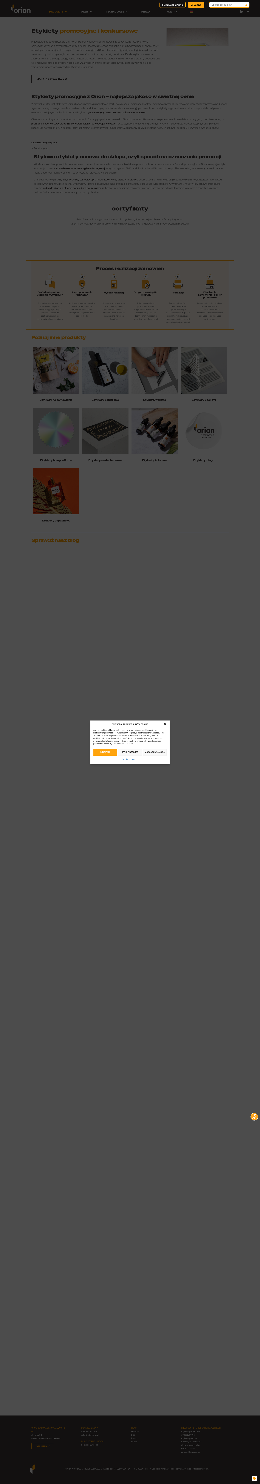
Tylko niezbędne (130, 752)
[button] (165, 724)
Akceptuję (105, 752)
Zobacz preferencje (155, 752)
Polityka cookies (129, 759)
